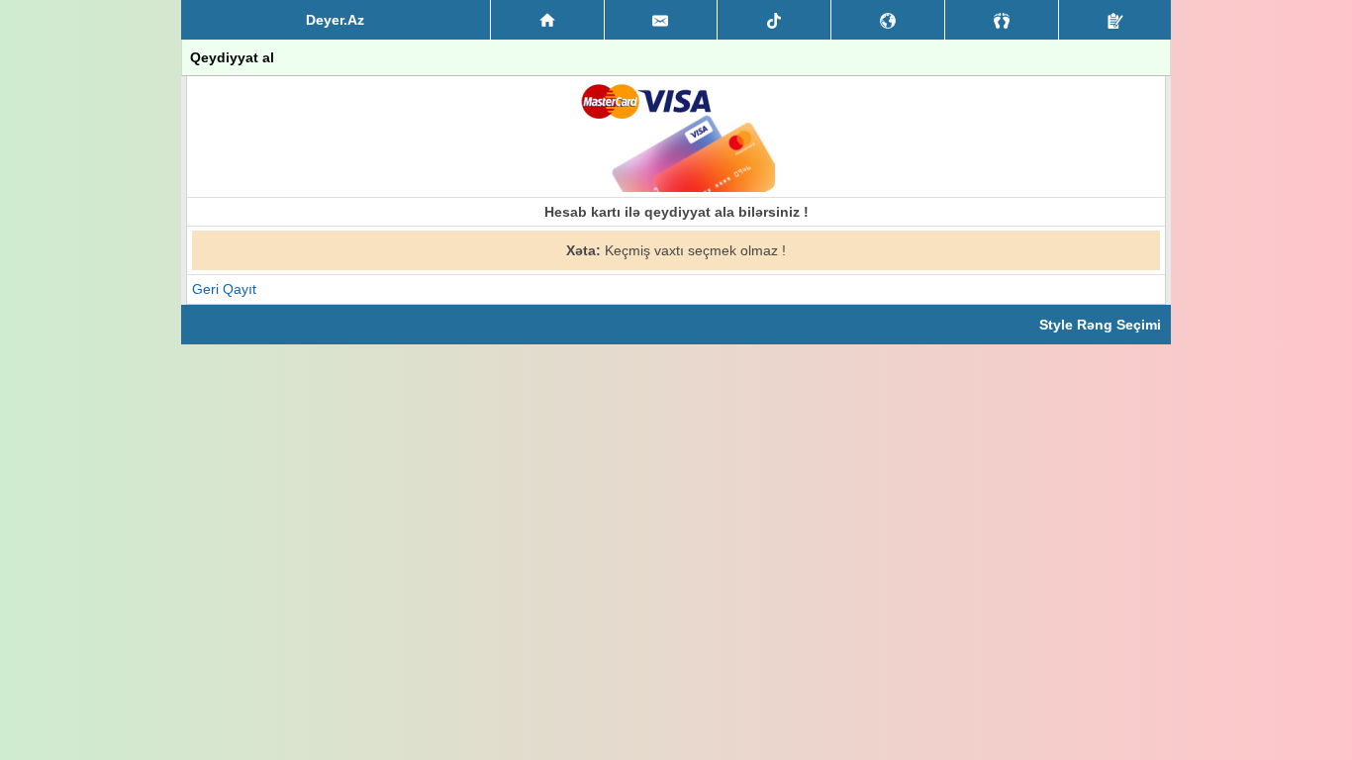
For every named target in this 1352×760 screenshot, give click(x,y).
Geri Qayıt (224, 289)
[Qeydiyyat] (1115, 20)
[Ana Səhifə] (547, 20)
